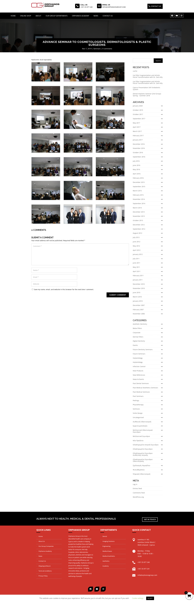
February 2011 (138, 275)
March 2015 (137, 191)
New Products (138, 371)
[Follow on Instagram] (181, 16)
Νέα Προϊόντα (138, 440)
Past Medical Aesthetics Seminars (145, 388)
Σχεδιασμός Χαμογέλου (141, 465)
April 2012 (136, 250)
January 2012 (138, 254)
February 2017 (138, 135)
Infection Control (139, 366)
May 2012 (136, 246)
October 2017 (138, 114)
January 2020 (138, 106)
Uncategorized (138, 417)
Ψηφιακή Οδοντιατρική (141, 474)
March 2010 (137, 297)
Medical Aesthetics (109, 556)
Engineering (106, 546)
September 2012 (139, 229)
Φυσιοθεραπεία (138, 470)
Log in (135, 484)
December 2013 (139, 212)
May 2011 (136, 267)
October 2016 (138, 152)
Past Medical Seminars (141, 392)
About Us (42, 541)
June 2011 (136, 263)
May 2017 (136, 123)
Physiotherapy (138, 405)
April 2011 (136, 271)
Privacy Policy (43, 576)
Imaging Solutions (109, 541)
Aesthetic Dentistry (140, 324)
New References (139, 375)
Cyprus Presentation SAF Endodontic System (146, 88)
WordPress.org (138, 497)
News (96, 16)
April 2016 (136, 174)
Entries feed (137, 488)
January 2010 (138, 301)
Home (13, 16)
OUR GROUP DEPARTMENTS (56, 16)
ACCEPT (150, 598)
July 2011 (136, 259)
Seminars (97, 48)
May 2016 (136, 169)
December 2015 (139, 182)
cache (135, 71)
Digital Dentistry (139, 341)
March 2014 (137, 208)
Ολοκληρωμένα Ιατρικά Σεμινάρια (145, 445)
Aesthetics (106, 561)
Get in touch (150, 519)
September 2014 (139, 203)
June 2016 (136, 165)
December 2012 (139, 225)
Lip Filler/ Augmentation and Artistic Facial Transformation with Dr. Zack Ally (148, 76)
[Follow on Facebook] (172, 16)
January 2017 (138, 140)
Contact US (156, 6)
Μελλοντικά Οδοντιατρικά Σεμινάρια (143, 431)
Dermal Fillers (138, 337)
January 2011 (138, 280)
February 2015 (138, 195)
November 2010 (139, 288)
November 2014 (139, 199)
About (38, 16)
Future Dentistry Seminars (143, 349)
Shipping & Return (45, 566)
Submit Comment (117, 295)
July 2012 (136, 237)
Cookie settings (137, 598)
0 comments (107, 48)
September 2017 (139, 119)
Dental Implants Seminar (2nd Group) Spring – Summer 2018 (147, 95)
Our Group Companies (46, 546)
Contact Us (108, 16)
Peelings (136, 400)
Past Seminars (138, 396)
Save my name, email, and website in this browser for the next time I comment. (64, 289)
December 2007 (139, 305)
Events (135, 345)
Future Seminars (139, 354)
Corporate (136, 332)
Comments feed (139, 493)
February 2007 (138, 309)
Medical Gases (107, 551)
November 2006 (139, 314)
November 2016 (139, 148)
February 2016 (138, 178)
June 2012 (136, 242)
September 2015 (139, 186)
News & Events (138, 379)
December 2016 (139, 144)
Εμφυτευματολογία (140, 426)
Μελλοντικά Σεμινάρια (141, 436)
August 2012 (137, 233)
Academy (106, 566)
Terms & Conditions (45, 571)
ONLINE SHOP (25, 16)
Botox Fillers (137, 328)
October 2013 (138, 220)
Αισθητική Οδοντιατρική (142, 422)
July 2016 (136, 161)
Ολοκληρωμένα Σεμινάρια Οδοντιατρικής (142, 460)
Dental (105, 536)
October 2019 (138, 110)
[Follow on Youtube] (177, 16)
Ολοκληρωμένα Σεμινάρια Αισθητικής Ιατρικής (142, 454)
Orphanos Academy (80, 16)
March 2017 (137, 131)
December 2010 (139, 284)
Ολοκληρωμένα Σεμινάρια (142, 449)
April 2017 (136, 127)
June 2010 (136, 292)
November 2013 (139, 216)
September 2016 (139, 157)
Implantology (138, 358)
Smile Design (138, 413)
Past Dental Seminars (141, 383)
